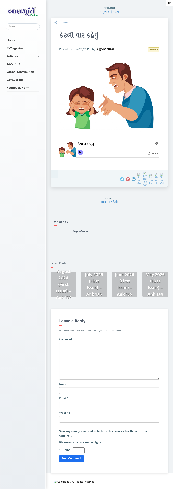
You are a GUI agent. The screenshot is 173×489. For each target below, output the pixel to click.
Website (64, 413)
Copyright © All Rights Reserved (75, 482)
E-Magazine (15, 48)
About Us (13, 64)
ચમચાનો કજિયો (109, 202)
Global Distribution (20, 72)
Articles (12, 56)
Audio (153, 49)
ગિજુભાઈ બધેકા (105, 49)
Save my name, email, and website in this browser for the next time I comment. (104, 433)
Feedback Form (18, 87)
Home (11, 40)
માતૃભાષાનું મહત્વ (109, 12)
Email (63, 398)
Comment (66, 339)
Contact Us (15, 79)
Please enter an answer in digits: (80, 443)
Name (64, 384)
